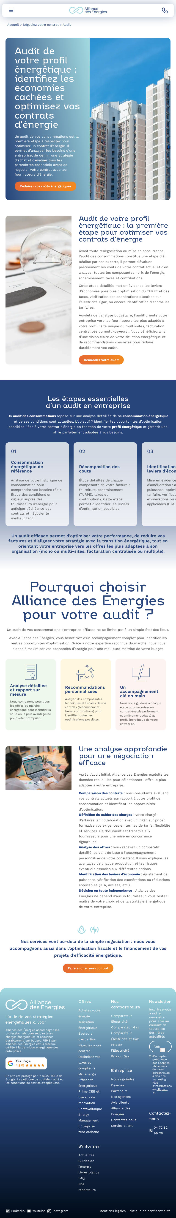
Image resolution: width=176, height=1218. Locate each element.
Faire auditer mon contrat (88, 968)
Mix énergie (87, 1074)
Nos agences (121, 1096)
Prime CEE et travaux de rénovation (88, 1097)
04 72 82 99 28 (161, 1130)
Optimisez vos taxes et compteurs (89, 1062)
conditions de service (26, 1082)
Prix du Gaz (120, 1056)
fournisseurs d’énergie (29, 504)
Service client (122, 1125)
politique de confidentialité (40, 1079)
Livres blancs (88, 1172)
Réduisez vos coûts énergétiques (45, 186)
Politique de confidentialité (148, 1211)
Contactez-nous (123, 1120)
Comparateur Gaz (125, 1027)
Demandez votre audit (101, 360)
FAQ (81, 1178)
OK (163, 1050)
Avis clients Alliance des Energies (120, 1108)
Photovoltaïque (90, 1109)
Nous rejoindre (122, 1079)
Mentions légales (112, 1211)
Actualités (86, 1155)
